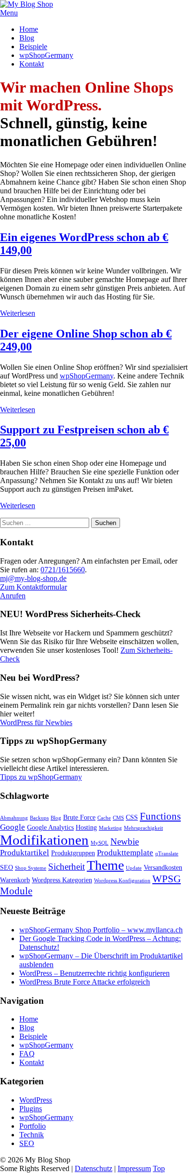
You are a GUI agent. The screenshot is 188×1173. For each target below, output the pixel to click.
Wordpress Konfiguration (122, 880)
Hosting (86, 827)
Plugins (30, 1109)
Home (28, 29)
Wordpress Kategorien (62, 880)
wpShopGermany (46, 55)
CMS (118, 818)
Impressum (134, 1168)
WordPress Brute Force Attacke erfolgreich (84, 982)
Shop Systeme (30, 868)
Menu (9, 13)
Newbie (124, 841)
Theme (105, 865)
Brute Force (79, 817)
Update (134, 868)
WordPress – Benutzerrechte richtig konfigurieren (94, 973)
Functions (160, 816)
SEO (6, 867)
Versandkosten (163, 867)
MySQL (99, 843)
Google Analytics (50, 827)
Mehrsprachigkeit (143, 828)
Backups (39, 818)
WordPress (35, 1100)
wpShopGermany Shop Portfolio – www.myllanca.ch (101, 930)
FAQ (27, 1054)
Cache (104, 818)
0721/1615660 (62, 570)
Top (159, 1168)
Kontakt (31, 64)
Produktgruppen (73, 853)
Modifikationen (44, 840)
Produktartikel (24, 852)
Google (12, 827)
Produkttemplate (125, 852)
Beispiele (33, 46)
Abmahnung (14, 818)
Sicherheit (66, 867)
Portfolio (32, 1126)
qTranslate (166, 853)
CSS (132, 817)
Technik (31, 1135)
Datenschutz (93, 1168)
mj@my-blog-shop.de (33, 578)
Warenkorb (15, 880)
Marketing (110, 828)
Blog (26, 38)
